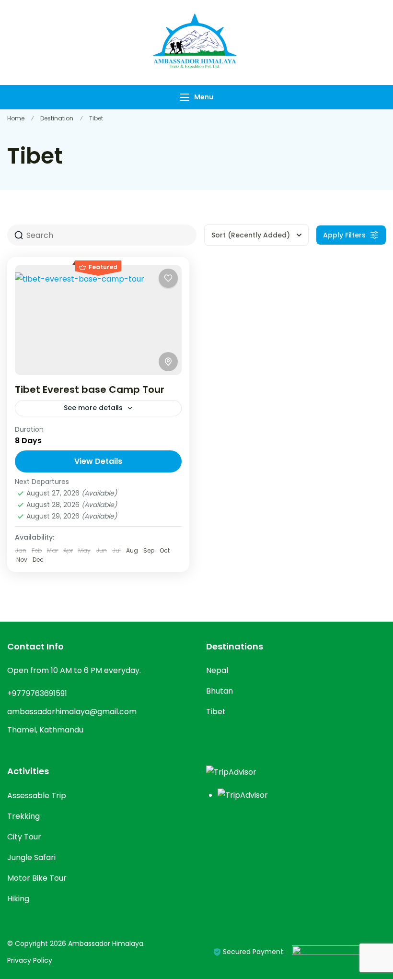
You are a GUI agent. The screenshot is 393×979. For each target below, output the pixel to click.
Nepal (217, 670)
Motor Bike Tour (37, 878)
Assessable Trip (36, 795)
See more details (93, 408)
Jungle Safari (31, 857)
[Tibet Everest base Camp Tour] (98, 320)
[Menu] (184, 97)
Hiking (18, 898)
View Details (98, 461)
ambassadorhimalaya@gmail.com (72, 711)
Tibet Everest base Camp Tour (89, 389)
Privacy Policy (29, 960)
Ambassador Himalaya (105, 943)
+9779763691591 (37, 693)
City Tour (24, 836)
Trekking (23, 816)
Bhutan (219, 690)
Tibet (216, 711)
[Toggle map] (168, 361)
